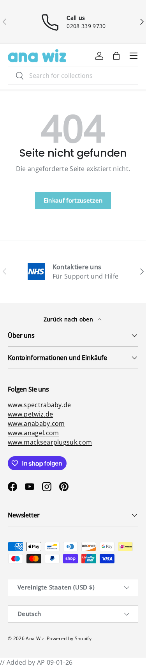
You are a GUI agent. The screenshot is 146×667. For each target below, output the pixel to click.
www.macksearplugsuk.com (50, 442)
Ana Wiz (35, 638)
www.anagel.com (33, 433)
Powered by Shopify (69, 638)
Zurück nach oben (69, 319)
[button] (116, 55)
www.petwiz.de (30, 414)
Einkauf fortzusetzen (73, 200)
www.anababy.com (36, 423)
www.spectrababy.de (39, 405)
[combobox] (73, 75)
